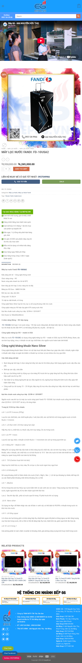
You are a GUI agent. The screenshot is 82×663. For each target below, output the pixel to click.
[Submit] (78, 16)
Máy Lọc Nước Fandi (27, 148)
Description (6, 264)
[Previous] (1, 569)
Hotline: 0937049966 (11, 658)
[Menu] (3, 6)
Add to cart (21, 169)
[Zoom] (4, 145)
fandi (11, 196)
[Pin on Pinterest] (19, 201)
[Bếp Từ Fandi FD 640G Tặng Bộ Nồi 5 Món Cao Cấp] (68, 562)
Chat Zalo (8, 648)
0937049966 (44, 177)
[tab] (6, 264)
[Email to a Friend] (15, 201)
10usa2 (7, 196)
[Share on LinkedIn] (22, 201)
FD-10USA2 (22, 270)
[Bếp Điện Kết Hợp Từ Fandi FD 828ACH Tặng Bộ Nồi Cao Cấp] (41, 562)
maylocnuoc (18, 196)
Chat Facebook (9, 653)
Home (3, 148)
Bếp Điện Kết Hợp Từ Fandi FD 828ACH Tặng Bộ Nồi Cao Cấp (39, 579)
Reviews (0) (16, 264)
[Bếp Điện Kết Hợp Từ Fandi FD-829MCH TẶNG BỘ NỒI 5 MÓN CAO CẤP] (14, 562)
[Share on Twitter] (11, 201)
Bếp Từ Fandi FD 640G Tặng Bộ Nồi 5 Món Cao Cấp (68, 579)
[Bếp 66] (41, 6)
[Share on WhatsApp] (3, 201)
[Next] (80, 569)
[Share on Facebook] (7, 201)
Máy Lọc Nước (13, 148)
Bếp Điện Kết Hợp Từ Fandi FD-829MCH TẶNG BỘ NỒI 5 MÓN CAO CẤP (14, 580)
